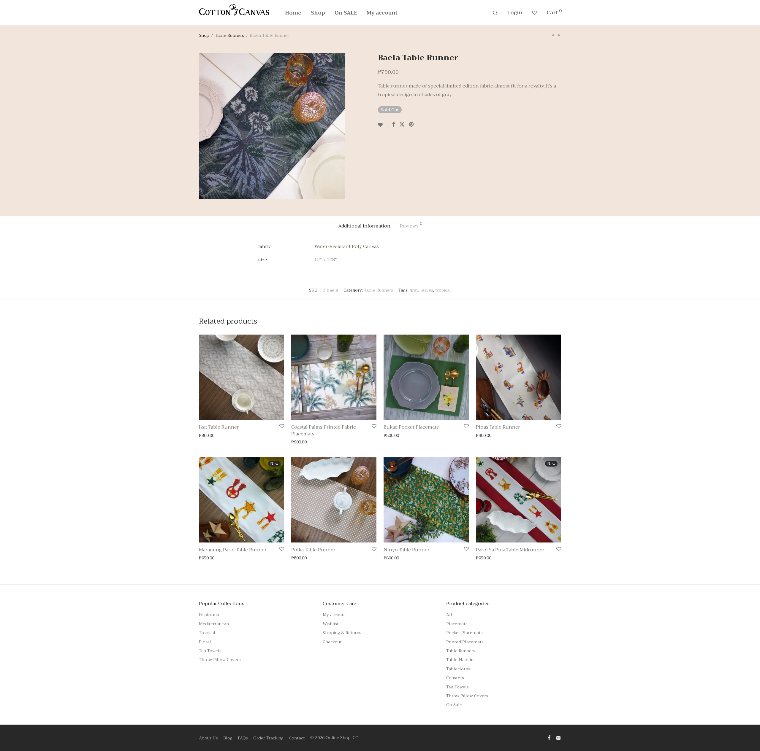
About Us (208, 738)
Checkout (332, 641)
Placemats (457, 623)
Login (514, 12)
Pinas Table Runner (498, 427)
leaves (426, 290)
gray (414, 290)
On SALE (346, 13)
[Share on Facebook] (393, 125)
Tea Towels (210, 650)
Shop (318, 13)
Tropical (207, 632)
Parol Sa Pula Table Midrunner (510, 550)
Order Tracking (268, 738)
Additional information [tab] (364, 226)
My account (382, 13)
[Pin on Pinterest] (411, 125)
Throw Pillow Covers (220, 659)
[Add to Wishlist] (382, 125)
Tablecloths (458, 668)
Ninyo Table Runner (407, 550)
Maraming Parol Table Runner (233, 550)
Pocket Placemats (464, 632)
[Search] (495, 12)
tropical (443, 290)
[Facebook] (548, 737)
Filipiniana (209, 614)
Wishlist (331, 623)
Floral (205, 641)
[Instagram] (558, 737)
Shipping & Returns (342, 632)
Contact (297, 738)
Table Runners (229, 35)
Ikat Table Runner (219, 427)
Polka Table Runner (313, 550)
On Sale (454, 704)
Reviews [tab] (411, 225)
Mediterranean (214, 623)
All (449, 614)
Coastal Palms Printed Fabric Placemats (323, 430)
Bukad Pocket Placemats (411, 427)
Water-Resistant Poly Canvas (346, 246)
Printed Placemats (465, 641)
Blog (227, 738)
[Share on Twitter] (402, 125)
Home (293, 13)
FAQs (243, 738)
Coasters (455, 677)
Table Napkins (461, 659)
